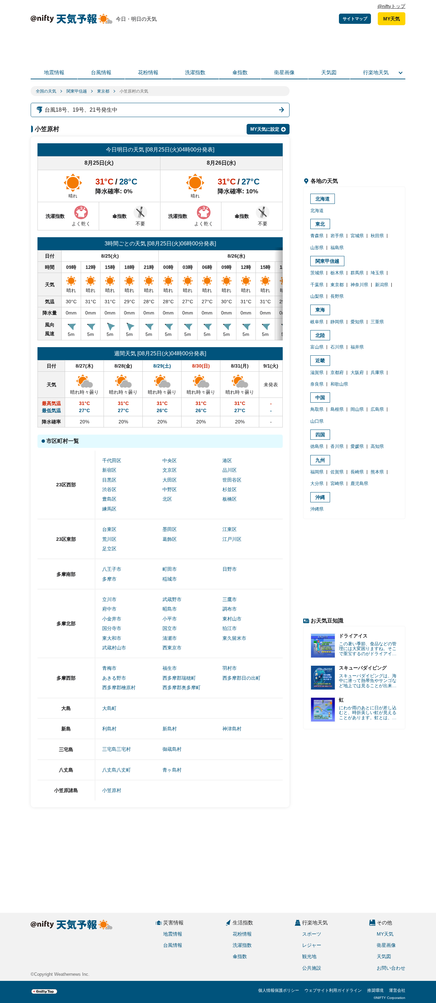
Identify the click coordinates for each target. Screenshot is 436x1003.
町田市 (169, 569)
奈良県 (317, 384)
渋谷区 (109, 489)
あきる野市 (114, 678)
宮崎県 (337, 483)
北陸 (320, 335)
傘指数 (240, 72)
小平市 (169, 618)
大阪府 (357, 372)
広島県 (377, 409)
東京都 (103, 91)
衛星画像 (284, 72)
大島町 (109, 708)
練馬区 (109, 509)
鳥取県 (317, 409)
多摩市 (109, 579)
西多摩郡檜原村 (119, 687)
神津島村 (232, 728)
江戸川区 (232, 539)
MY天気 (391, 18)
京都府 (337, 372)
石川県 (337, 347)
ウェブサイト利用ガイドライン (333, 990)
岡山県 (357, 409)
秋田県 (377, 235)
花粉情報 (148, 72)
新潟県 (381, 284)
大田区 (169, 480)
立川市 (109, 599)
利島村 (109, 728)
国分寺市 (111, 628)
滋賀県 (317, 372)
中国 (320, 397)
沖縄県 (317, 509)
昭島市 (169, 609)
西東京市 (172, 647)
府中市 (109, 609)
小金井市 (111, 618)
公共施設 (311, 968)
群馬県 (357, 272)
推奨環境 (375, 990)
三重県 (377, 321)
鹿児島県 (359, 483)
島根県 (337, 409)
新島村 (169, 728)
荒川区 (109, 539)
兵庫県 (377, 372)
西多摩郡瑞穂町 (179, 678)
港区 (227, 460)
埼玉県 (377, 272)
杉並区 (229, 489)
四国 (320, 434)
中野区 (169, 489)
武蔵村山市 (114, 647)
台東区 (109, 529)
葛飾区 (169, 539)
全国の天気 (46, 91)
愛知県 (357, 321)
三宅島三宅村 (116, 749)
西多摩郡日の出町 (241, 678)
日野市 (229, 569)
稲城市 (169, 579)
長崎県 (357, 471)
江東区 (229, 529)
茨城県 (317, 272)
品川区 (229, 470)
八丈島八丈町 (116, 770)
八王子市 (111, 569)
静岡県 (337, 321)
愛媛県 (357, 446)
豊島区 (109, 499)
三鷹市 (229, 599)
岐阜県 (317, 321)
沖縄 (320, 497)
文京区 (169, 470)
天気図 (329, 72)
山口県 (317, 421)
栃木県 (337, 272)
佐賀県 (337, 471)
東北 (320, 224)
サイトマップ (355, 18)
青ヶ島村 (172, 770)
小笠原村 (111, 790)
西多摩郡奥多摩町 (181, 687)
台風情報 (101, 72)
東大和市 (111, 638)
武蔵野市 (172, 599)
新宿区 (109, 470)
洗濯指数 (195, 72)
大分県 (317, 483)
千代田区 (111, 460)
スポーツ (311, 934)
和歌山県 (339, 384)
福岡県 (317, 471)
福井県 (357, 347)
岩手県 (337, 235)
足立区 (109, 548)
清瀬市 (169, 638)
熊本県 (377, 471)
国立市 (169, 628)
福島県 (337, 247)
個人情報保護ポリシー (278, 990)
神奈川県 (359, 284)
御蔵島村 (172, 749)
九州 (320, 460)
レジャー (311, 945)
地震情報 (54, 72)
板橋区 (229, 499)
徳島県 (317, 446)
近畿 (320, 360)
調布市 (229, 609)
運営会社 (397, 990)
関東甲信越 (76, 91)
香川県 (337, 446)
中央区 (169, 460)
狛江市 (229, 628)
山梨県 (317, 296)
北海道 (322, 198)
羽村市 (229, 668)
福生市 (169, 668)
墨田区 (169, 529)
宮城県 (357, 235)
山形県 (317, 247)
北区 (167, 499)
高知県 (377, 446)
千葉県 (317, 284)
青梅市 (109, 668)
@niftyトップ (391, 6)
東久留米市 (234, 638)
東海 (320, 309)
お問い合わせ (391, 968)
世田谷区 (232, 480)
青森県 (317, 235)
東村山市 (232, 618)
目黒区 (109, 480)
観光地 (309, 956)
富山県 (317, 347)
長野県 (337, 296)
